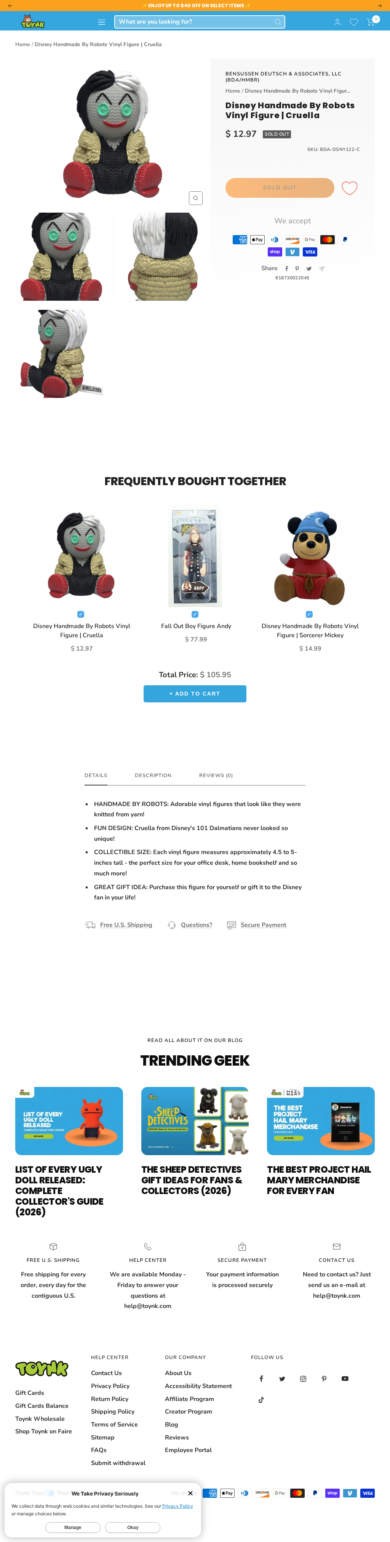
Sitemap (103, 1437)
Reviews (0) (216, 776)
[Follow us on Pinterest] (324, 1378)
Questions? (196, 925)
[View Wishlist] (354, 22)
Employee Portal (188, 1450)
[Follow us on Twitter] (282, 1378)
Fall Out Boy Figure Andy (196, 626)
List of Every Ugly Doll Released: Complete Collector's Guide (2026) (59, 1190)
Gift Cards (29, 1393)
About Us (178, 1373)
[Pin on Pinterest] (297, 268)
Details (96, 776)
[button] (371, 22)
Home (22, 44)
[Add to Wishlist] (351, 188)
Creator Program (188, 1411)
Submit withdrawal (118, 1463)
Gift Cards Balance (42, 1406)
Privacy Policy (110, 1386)
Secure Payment (263, 925)
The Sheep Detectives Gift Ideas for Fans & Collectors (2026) (191, 1180)
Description (153, 776)
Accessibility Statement (198, 1386)
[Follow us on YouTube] (345, 1378)
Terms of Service (114, 1424)
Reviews (177, 1437)
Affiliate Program (189, 1399)
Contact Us (106, 1373)
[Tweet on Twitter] (309, 268)
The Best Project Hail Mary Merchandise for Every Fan (319, 1180)
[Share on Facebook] (286, 268)
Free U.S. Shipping (126, 925)
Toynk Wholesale (40, 1419)
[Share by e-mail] (321, 268)
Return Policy (109, 1399)
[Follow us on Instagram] (303, 1378)
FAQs (99, 1450)
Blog (171, 1424)
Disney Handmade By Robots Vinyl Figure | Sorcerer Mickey (310, 631)
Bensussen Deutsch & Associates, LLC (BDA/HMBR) (283, 77)
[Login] (337, 22)
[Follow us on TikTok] (261, 1399)
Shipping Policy (112, 1411)
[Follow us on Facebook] (261, 1378)
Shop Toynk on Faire (43, 1431)
